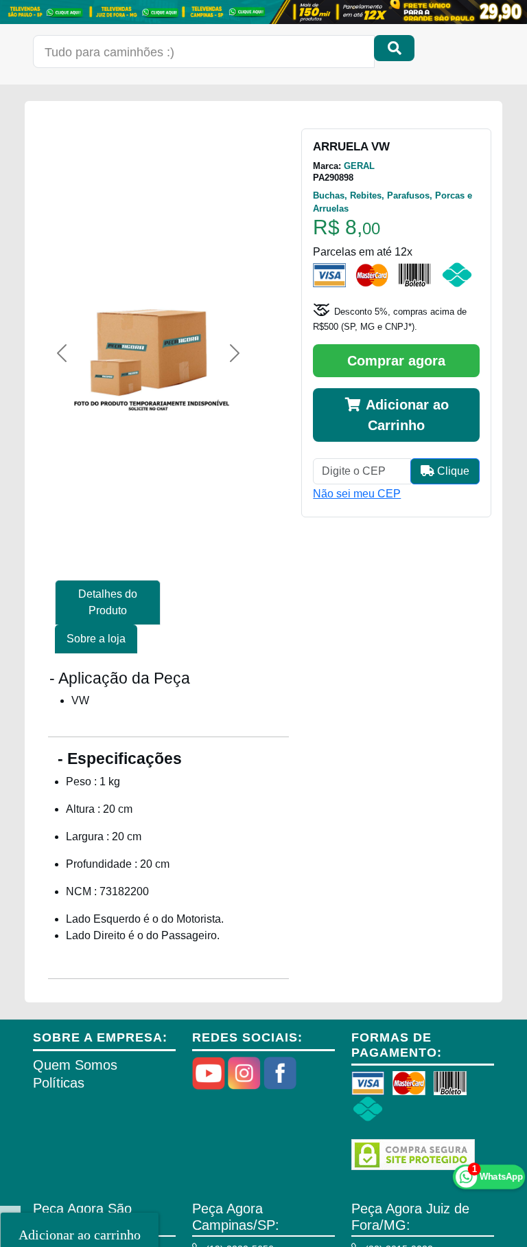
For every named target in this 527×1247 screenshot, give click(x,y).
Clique (451, 471)
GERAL (359, 166)
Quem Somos (75, 1064)
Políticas (58, 1082)
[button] (62, 353)
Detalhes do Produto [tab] (107, 602)
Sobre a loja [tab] (96, 638)
